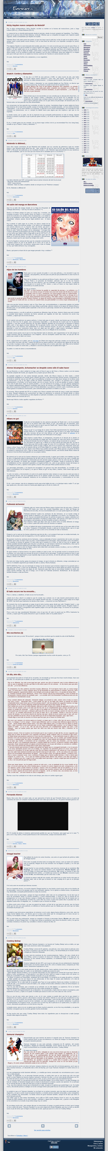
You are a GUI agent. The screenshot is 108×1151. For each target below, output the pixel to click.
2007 (85, 150)
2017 (85, 129)
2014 (85, 135)
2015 (85, 133)
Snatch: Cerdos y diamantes (19, 74)
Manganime (16, 259)
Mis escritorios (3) (15, 633)
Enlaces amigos (88, 183)
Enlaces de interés (89, 185)
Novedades (87, 60)
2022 (85, 118)
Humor (20, 843)
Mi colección (54, 17)
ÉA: (86, 95)
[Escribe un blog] (10, 69)
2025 (85, 112)
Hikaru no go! (13, 419)
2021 (85, 120)
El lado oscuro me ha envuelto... (21, 591)
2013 (85, 137)
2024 (85, 114)
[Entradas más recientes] (9, 1127)
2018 (85, 126)
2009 (85, 145)
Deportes (15, 66)
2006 (85, 152)
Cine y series (27, 17)
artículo (72, 433)
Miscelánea (23, 259)
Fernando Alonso (14, 795)
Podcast (86, 71)
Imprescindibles (88, 65)
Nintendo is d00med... (16, 143)
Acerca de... (87, 69)
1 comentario (18, 929)
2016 (85, 131)
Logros (86, 67)
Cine (14, 133)
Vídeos (24, 843)
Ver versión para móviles (42, 1130)
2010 (85, 143)
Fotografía (86, 51)
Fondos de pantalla (18, 664)
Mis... (85, 181)
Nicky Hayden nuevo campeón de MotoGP (26, 25)
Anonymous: (89, 77)
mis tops (36, 341)
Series (85, 56)
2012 (85, 139)
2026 (85, 110)
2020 (85, 122)
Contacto (63, 17)
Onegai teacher (13, 854)
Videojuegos (16, 17)
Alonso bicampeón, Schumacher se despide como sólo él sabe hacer (38, 368)
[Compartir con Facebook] (15, 69)
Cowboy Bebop (14, 941)
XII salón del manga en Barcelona (22, 205)
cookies (93, 27)
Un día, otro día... (14, 674)
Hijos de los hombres (16, 270)
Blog (8, 17)
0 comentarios (19, 64)
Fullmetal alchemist (15, 504)
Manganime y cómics (40, 17)
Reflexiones (16, 784)
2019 (85, 124)
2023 (85, 116)
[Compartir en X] (13, 69)
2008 (85, 147)
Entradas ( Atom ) (22, 1135)
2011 (85, 141)
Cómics (86, 62)
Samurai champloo (15, 1034)
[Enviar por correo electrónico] (8, 69)
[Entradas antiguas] (76, 1127)
